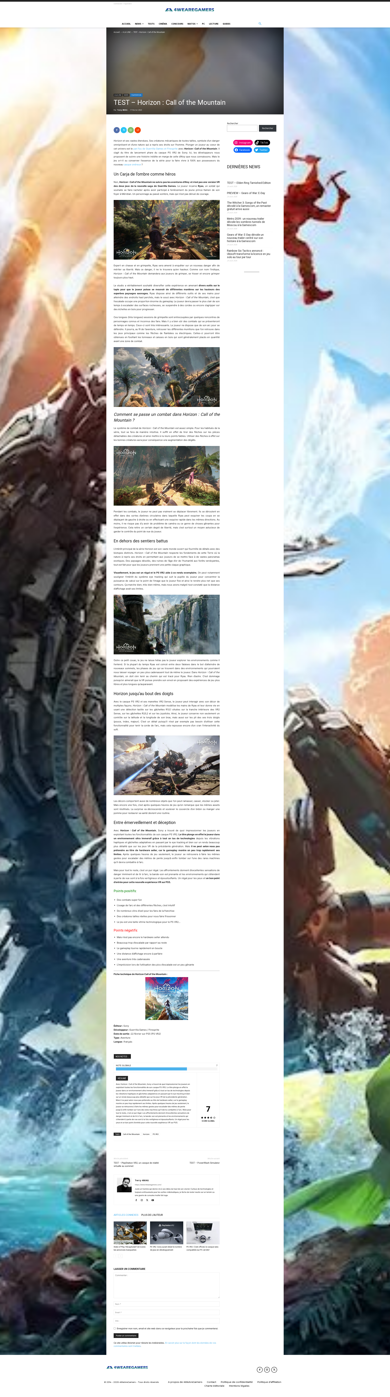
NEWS (126, 95)
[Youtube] (153, 1200)
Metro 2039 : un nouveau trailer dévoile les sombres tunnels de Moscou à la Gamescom (246, 222)
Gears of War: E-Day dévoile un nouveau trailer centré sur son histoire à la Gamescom (245, 238)
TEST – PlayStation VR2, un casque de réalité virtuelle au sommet (136, 1164)
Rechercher (232, 123)
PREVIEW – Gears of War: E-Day (246, 193)
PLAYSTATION (136, 95)
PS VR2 (155, 1134)
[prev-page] (115, 1256)
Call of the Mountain (131, 1134)
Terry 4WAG (122, 110)
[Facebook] (117, 130)
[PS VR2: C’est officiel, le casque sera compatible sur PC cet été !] (203, 1232)
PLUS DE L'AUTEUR (152, 1214)
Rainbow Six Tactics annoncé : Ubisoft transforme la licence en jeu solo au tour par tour (248, 254)
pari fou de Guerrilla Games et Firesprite (155, 148)
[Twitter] (124, 130)
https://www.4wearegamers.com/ (148, 1185)
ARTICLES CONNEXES (126, 1214)
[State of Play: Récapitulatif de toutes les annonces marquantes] (130, 1232)
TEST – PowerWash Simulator (205, 1162)
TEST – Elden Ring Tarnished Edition (249, 182)
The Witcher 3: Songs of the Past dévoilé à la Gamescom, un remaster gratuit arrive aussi (249, 206)
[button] (260, 23)
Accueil (117, 32)
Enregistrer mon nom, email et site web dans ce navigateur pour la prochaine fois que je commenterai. (167, 1328)
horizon (146, 1134)
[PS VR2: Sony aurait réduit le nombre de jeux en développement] (166, 1232)
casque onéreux (132, 164)
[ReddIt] (138, 130)
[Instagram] (142, 1200)
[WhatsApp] (131, 130)
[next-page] (120, 1256)
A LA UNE (127, 32)
